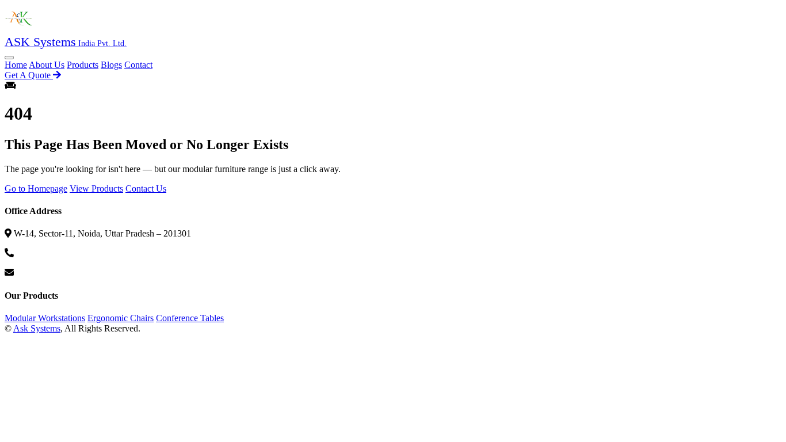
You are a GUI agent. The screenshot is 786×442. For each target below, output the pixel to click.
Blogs (111, 65)
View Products (96, 188)
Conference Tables (190, 318)
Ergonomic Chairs (120, 318)
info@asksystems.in (52, 272)
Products (82, 65)
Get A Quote (29, 75)
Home (16, 65)
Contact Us (145, 188)
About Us (46, 65)
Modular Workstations (45, 318)
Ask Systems (36, 328)
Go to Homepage (36, 188)
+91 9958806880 (47, 253)
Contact (138, 65)
